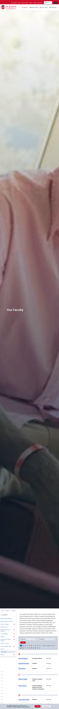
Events (19, 2)
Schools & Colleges (5, 624)
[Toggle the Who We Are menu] (52, 8)
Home (2, 610)
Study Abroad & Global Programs (5, 640)
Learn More (46, 706)
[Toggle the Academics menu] (25, 8)
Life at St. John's (43, 7)
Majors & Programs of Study (7, 621)
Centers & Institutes (5, 643)
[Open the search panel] (57, 8)
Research (2, 654)
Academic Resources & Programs (5, 630)
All (21, 645)
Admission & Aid (33, 7)
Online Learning (4, 627)
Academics (25, 7)
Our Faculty (3, 651)
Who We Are (52, 7)
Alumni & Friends (25, 2)
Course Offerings (4, 633)
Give (56, 2)
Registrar (2, 636)
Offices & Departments (38, 2)
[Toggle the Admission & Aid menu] (33, 8)
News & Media (14, 2)
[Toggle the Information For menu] (48, 4)
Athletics (30, 2)
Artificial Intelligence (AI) (6, 646)
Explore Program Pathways (6, 618)
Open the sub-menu (14, 624)
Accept (37, 706)
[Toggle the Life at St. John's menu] (43, 8)
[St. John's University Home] (8, 7)
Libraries (2, 649)
